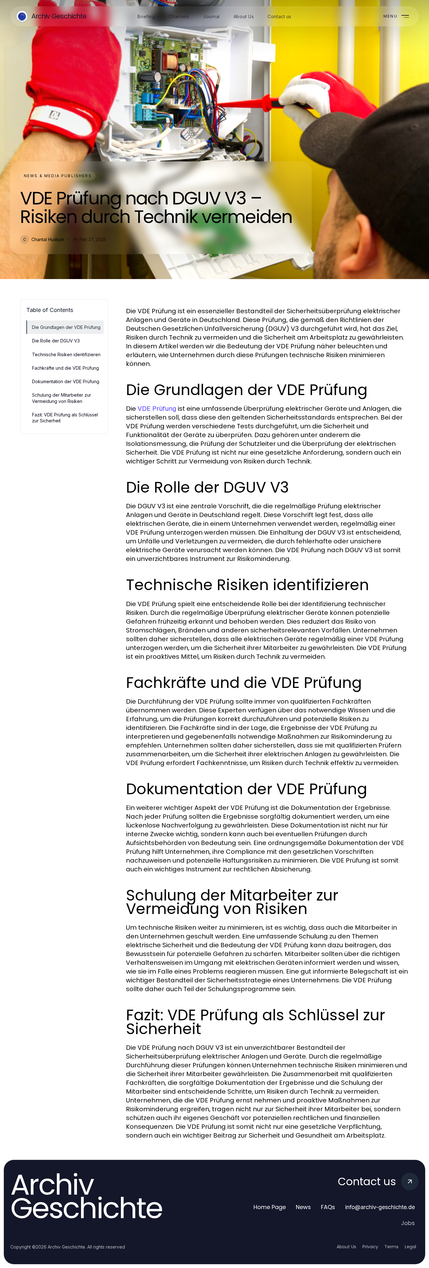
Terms (391, 1247)
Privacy (370, 1247)
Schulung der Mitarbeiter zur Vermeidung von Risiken (61, 398)
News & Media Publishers (58, 175)
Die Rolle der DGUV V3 (56, 340)
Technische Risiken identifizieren (66, 354)
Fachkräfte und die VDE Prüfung (65, 368)
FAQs (328, 1207)
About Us (346, 1247)
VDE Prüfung (157, 408)
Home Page (269, 1207)
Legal (410, 1247)
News (303, 1207)
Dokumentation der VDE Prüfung (65, 381)
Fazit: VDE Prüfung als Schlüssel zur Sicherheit (65, 417)
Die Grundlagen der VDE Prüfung (66, 327)
